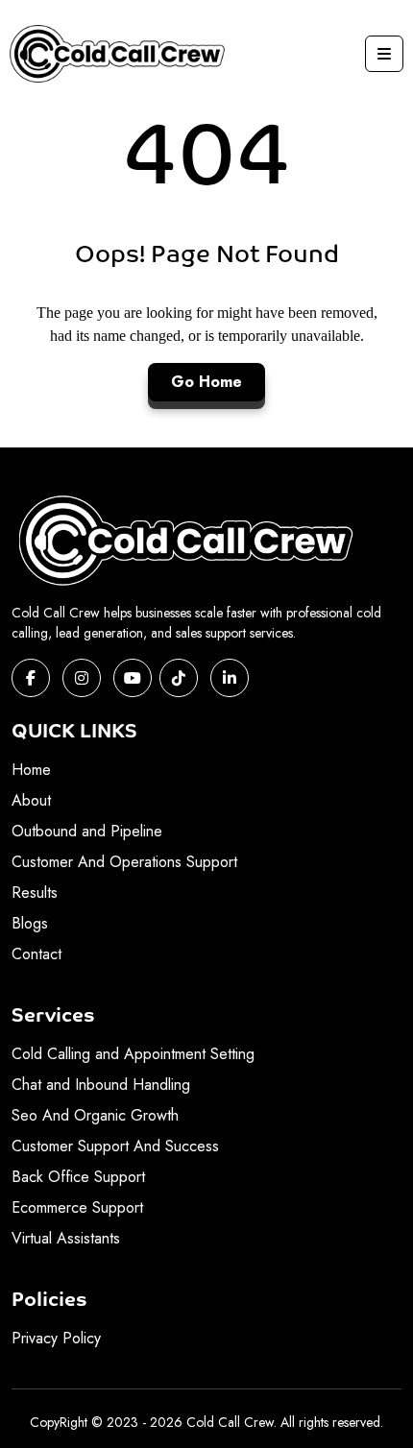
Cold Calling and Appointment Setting (133, 1054)
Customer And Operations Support (124, 862)
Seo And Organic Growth (95, 1115)
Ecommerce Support (77, 1207)
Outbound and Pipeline (87, 831)
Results (35, 892)
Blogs (30, 923)
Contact (36, 954)
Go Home (206, 382)
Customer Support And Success (115, 1146)
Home (31, 770)
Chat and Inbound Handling (101, 1085)
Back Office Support (78, 1177)
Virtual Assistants (66, 1238)
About (31, 800)
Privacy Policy (56, 1338)
